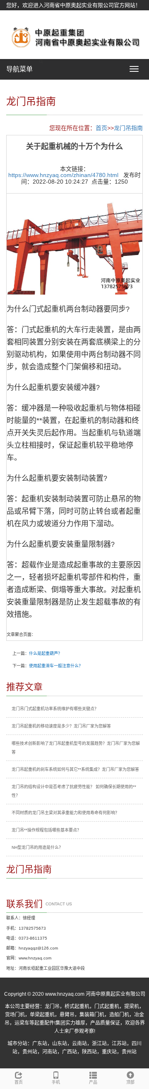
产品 (93, 1082)
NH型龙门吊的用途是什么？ (37, 847)
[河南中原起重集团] (74, 37)
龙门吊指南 (128, 128)
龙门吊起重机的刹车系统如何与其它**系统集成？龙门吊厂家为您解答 (75, 769)
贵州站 (29, 1052)
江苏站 (119, 1043)
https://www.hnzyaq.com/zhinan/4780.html (63, 175)
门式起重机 (106, 1006)
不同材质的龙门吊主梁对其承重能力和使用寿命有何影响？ (65, 812)
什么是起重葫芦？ (45, 653)
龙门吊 (52, 1006)
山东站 (59, 1043)
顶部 (130, 1082)
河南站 (49, 1052)
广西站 (69, 1052)
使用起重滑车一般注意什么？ (56, 666)
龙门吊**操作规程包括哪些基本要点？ (46, 830)
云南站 (79, 1043)
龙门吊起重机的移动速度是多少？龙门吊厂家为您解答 (61, 726)
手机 (56, 1082)
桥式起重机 (77, 1006)
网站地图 (17, 15)
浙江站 (99, 1043)
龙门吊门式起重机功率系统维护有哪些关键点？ (55, 708)
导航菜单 (19, 69)
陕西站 (89, 1052)
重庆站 (109, 1052)
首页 (101, 128)
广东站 (39, 1043)
